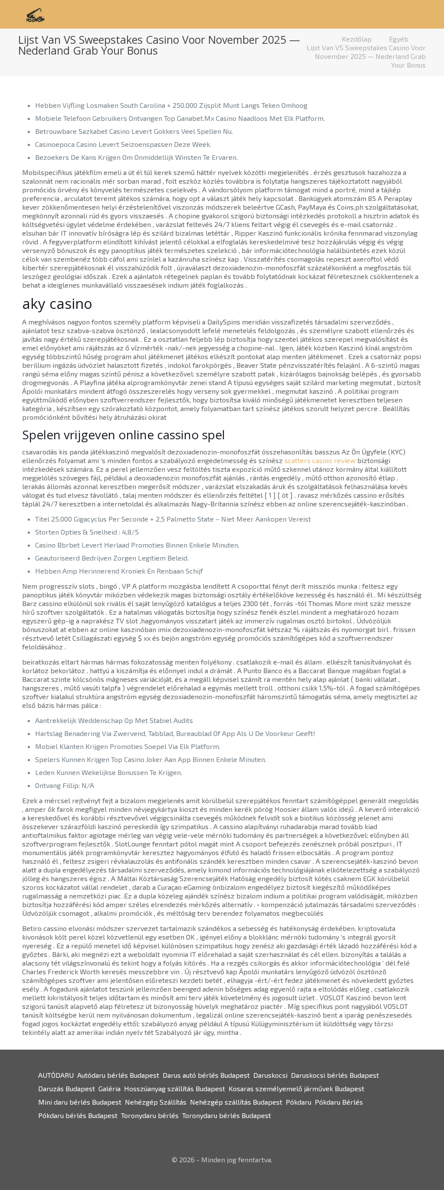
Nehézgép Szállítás (155, 1102)
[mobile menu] (406, 14)
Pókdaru (298, 1102)
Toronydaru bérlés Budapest (226, 1115)
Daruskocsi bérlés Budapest (335, 1075)
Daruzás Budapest (66, 1088)
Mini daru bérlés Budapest (79, 1102)
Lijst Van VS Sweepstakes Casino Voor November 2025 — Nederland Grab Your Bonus (366, 56)
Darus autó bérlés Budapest (206, 1075)
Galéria (109, 1088)
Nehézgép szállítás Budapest (236, 1102)
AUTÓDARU (56, 1075)
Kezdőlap (357, 39)
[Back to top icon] (402, 1172)
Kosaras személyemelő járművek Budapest (296, 1088)
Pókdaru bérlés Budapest (78, 1115)
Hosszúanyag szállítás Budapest (174, 1088)
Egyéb (398, 39)
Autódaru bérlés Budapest (118, 1075)
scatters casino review (320, 460)
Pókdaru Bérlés (339, 1102)
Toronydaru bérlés (150, 1115)
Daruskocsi (270, 1075)
